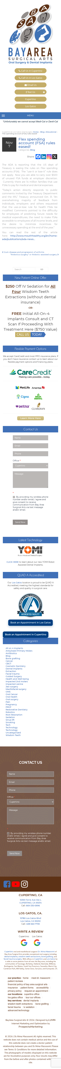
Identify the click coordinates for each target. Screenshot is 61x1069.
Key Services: (15, 1000)
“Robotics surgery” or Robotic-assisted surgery (33, 255)
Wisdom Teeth (13, 735)
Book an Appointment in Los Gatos (30, 622)
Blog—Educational (48, 132)
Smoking (10, 722)
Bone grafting (13, 658)
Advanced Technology (18, 1010)
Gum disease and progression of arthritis (24, 252)
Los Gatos (30, 106)
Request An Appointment (36, 990)
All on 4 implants (14, 648)
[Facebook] (38, 156)
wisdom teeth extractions (29, 956)
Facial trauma (12, 674)
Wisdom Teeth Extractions (20, 1003)
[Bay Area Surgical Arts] (30, 34)
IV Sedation (29, 1007)
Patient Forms (27, 987)
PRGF (8, 707)
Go (41, 269)
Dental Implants (14, 668)
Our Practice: (14, 977)
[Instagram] (49, 156)
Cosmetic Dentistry (16, 666)
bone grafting (47, 956)
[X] (54, 156)
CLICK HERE (13, 562)
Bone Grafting (42, 1003)
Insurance (13, 987)
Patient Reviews (15, 981)
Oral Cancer (12, 694)
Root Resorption (14, 714)
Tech (8, 725)
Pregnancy (11, 704)
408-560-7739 (33, 924)
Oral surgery (12, 699)
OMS (8, 691)
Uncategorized (13, 732)
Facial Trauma (14, 1007)
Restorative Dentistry (17, 709)
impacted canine (14, 684)
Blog (32, 150)
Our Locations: (15, 994)
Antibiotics (11, 653)
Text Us (31, 92)
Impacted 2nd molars (17, 681)
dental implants (11, 956)
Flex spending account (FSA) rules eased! (36, 143)
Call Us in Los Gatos (31, 77)
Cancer (9, 661)
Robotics (10, 712)
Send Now (20, 522)
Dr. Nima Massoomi (46, 951)
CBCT (8, 663)
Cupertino (30, 99)
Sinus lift (10, 720)
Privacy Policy (15, 990)
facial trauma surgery (13, 959)
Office (17, 460)
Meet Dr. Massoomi (40, 977)
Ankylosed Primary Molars (19, 651)
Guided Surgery (14, 676)
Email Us (32, 85)
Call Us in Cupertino (31, 70)
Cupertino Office (31, 994)
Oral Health (11, 697)
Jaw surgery (12, 686)
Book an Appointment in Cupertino (25, 634)
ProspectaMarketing (31, 1026)
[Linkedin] (43, 156)
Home (35, 132)
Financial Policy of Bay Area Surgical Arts (27, 984)
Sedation (10, 717)
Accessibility (42, 987)
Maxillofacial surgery (16, 689)
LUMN (51, 1020)
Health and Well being (17, 679)
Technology (12, 727)
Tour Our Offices (33, 997)
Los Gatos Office (15, 997)
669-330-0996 (33, 905)
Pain (8, 702)
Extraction (11, 671)
